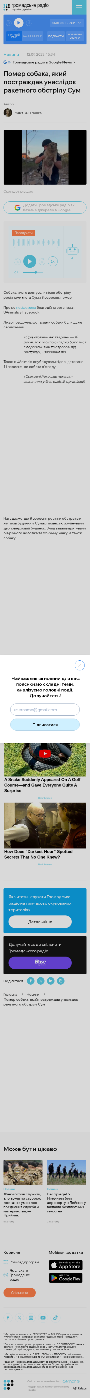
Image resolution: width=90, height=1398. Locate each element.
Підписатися (45, 724)
